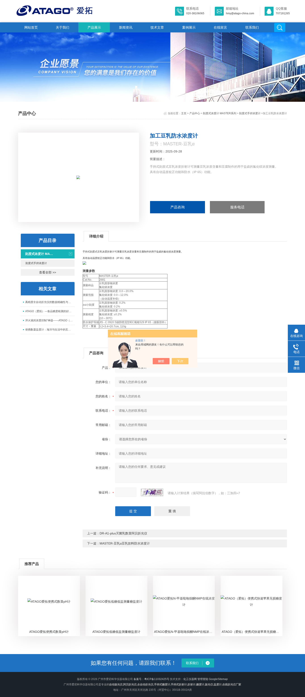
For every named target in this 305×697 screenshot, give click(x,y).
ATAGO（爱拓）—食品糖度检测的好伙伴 (49, 311)
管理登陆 (202, 679)
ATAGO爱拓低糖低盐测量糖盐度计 (116, 631)
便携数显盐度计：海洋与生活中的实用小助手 (50, 329)
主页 (183, 113)
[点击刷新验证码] (152, 492)
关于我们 (62, 27)
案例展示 (189, 27)
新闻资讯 (125, 27)
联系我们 (252, 27)
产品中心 (194, 113)
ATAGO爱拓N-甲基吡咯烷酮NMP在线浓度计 (184, 631)
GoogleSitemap (218, 679)
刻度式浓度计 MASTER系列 (219, 113)
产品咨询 (177, 207)
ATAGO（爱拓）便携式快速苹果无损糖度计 (252, 631)
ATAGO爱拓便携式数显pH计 (49, 631)
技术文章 (157, 27)
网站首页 (31, 27)
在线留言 (220, 27)
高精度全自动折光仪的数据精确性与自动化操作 (50, 302)
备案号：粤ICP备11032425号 (151, 679)
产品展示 (94, 27)
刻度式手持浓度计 (250, 113)
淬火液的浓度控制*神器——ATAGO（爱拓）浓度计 (50, 320)
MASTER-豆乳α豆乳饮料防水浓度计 (125, 543)
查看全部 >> (47, 272)
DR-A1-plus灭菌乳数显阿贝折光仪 (123, 533)
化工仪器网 (190, 679)
